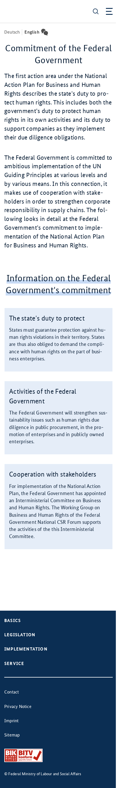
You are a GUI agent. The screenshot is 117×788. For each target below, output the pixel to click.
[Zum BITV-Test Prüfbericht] (23, 755)
